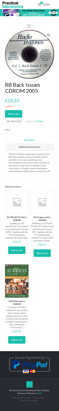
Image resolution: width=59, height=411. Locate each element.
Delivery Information (21, 397)
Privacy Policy (39, 397)
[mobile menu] (54, 4)
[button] (49, 35)
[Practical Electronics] (12, 4)
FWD (39, 393)
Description (29, 140)
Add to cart (13, 113)
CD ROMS (38, 121)
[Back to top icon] (29, 384)
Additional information (29, 147)
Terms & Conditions (29, 400)
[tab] (29, 140)
